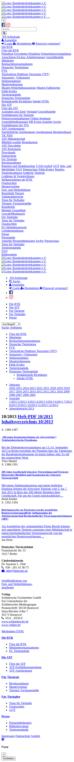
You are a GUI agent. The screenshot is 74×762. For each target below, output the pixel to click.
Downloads (8, 152)
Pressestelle (8, 237)
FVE (4, 70)
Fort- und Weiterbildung (16, 189)
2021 (46, 388)
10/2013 (32, 405)
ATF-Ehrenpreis (11, 149)
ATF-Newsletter (11, 145)
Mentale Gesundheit (14, 210)
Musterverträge (11, 186)
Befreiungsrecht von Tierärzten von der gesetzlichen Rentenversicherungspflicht (29, 511)
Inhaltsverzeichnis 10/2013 (27, 421)
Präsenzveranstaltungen (16, 118)
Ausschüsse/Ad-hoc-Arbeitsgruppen (23, 57)
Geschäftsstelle (55, 57)
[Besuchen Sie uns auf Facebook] (4, 25)
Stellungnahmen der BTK (17, 179)
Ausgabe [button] (14, 398)
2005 (33, 394)
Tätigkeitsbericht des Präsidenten (19, 440)
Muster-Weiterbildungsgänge (19, 87)
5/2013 (50, 401)
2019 (60, 388)
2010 (60, 391)
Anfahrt (35, 736)
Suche (16, 281)
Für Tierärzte (9, 159)
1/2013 (13, 401)
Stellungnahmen (11, 81)
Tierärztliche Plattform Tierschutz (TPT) (25, 74)
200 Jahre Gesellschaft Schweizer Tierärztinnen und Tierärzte (35, 471)
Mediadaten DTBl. (13, 631)
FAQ (19, 169)
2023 (33, 388)
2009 (67, 391)
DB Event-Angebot (40, 121)
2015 (26, 391)
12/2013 (53, 405)
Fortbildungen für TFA (15, 125)
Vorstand (31, 111)
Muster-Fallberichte (48, 87)
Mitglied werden (11, 142)
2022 (39, 388)
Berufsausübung (11, 162)
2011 (53, 391)
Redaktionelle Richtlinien (17, 101)
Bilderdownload (18, 726)
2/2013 (22, 401)
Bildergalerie (9, 254)
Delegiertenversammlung (56, 53)
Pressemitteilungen (20, 722)
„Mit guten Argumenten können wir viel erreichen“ (29, 437)
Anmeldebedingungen (15, 121)
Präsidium (7, 53)
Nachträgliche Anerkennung (18, 132)
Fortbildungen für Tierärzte (18, 115)
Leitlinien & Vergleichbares (18, 176)
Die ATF (7, 104)
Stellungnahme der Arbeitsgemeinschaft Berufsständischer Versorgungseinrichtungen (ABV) (37, 515)
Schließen (8, 758)
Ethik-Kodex (9, 91)
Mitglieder (8, 60)
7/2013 (68, 401)
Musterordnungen (12, 84)
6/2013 (59, 401)
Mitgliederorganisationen (24, 647)
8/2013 (13, 405)
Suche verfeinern (12, 327)
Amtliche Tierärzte (34, 172)
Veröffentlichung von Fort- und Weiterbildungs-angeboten (17, 584)
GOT (56, 166)
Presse (5, 234)
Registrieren (24, 43)
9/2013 (22, 405)
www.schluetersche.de (15, 621)
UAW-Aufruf (44, 166)
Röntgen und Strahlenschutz (18, 166)
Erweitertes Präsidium (27, 53)
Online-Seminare (40, 118)
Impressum (8, 736)
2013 (39, 391)
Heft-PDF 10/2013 (35, 416)
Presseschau (52, 240)
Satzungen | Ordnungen (16, 77)
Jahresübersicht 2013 (21, 408)
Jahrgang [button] (14, 384)
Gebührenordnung (13, 230)
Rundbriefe (8, 206)
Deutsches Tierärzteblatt (16, 98)
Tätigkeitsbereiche (12, 196)
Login (8, 43)
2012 (46, 391)
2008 (12, 394)
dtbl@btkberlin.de (16, 570)
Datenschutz (9, 155)
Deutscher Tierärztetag (15, 67)
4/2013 (41, 401)
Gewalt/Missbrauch (13, 213)
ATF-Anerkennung (13, 128)
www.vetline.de (11, 624)
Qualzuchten (9, 183)
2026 (12, 388)
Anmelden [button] (10, 40)
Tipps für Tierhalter (13, 200)
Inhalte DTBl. (41, 101)
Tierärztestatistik (11, 94)
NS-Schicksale (11, 36)
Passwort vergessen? (47, 43)
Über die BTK (10, 50)
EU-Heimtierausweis (14, 227)
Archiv (57, 121)
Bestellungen (30, 142)
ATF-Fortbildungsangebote (25, 667)
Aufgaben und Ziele (14, 111)
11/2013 (43, 405)
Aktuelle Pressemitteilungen (18, 240)
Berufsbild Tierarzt (13, 193)
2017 (12, 391)
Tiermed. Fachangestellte (16, 203)
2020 (53, 388)
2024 (26, 388)
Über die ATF (10, 108)
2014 (33, 391)
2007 (19, 394)
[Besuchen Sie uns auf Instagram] (8, 25)
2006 (26, 394)
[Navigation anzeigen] (48, 17)
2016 (19, 391)
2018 (67, 388)
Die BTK (7, 47)
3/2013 (31, 401)
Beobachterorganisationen (17, 64)
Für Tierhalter (10, 217)
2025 (19, 388)
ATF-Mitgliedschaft (13, 138)
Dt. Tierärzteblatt (19, 651)
